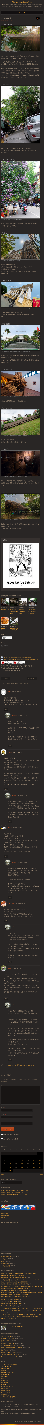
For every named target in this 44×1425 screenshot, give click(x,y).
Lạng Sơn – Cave (4, 629)
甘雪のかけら (5, 1395)
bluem (10, 752)
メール (3, 1114)
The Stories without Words (22, 2)
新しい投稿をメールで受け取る (11, 1139)
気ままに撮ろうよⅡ (7, 1386)
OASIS (3, 1303)
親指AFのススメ (6, 1341)
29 (39, 1167)
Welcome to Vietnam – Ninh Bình (14, 611)
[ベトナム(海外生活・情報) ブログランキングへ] (7, 663)
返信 (6, 709)
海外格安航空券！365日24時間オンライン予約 (14, 1192)
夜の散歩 (6, 678)
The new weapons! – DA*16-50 (10, 1354)
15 (39, 1160)
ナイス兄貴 (11, 903)
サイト (3, 1121)
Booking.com (5, 1215)
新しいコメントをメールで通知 (11, 1134)
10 (10, 1160)
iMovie (10, 828)
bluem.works (5, 1368)
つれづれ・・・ (5, 1384)
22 (39, 1163)
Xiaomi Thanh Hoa (6, 1257)
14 (33, 1160)
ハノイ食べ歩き (5, 1286)
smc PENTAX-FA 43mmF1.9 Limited (11, 1347)
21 (33, 1163)
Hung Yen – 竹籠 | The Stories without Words (21, 1065)
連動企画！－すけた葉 (7, 1343)
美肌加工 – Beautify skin (8, 1352)
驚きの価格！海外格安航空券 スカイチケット (14, 1190)
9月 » (41, 1174)
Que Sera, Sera (5, 1374)
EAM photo (4, 1382)
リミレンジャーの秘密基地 (9, 1364)
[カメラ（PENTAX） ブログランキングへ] (19, 663)
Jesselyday (16, 1299)
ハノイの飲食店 (5, 1266)
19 (22, 1163)
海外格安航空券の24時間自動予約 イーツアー (15, 1194)
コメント (3, 1085)
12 (22, 1160)
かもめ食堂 (4, 1370)
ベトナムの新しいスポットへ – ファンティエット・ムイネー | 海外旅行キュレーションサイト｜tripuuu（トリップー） (22, 1317)
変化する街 (4, 1263)
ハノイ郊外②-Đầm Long (8, 1345)
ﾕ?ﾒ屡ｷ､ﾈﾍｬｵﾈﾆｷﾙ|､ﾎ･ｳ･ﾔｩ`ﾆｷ (15, 1303)
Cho (2, 1261)
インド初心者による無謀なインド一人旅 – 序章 (14, 1308)
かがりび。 (4, 1378)
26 (22, 1167)
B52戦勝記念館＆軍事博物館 (14, 629)
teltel (9, 692)
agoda (3, 1217)
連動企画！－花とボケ (7, 1338)
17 (10, 1163)
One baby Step (5, 1391)
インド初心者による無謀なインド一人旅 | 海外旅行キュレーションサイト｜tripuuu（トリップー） (21, 1310)
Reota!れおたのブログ (7, 1372)
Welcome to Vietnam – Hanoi (22, 611)
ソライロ (3, 1259)
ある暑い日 (32, 678)
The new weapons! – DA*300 (9, 1357)
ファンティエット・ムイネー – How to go (13, 1314)
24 (10, 1167)
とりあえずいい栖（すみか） (9, 1397)
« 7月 (2, 1174)
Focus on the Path (6, 1393)
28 (33, 1167)
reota (9, 968)
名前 (2, 1107)
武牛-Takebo (5, 1350)
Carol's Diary (5, 1389)
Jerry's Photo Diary (6, 1366)
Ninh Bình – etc (5, 609)
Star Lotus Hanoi (6, 1292)
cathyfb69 (16, 1301)
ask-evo (12, 21)
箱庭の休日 (4, 1380)
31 (10, 1170)
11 (38, 18)
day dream (4, 1376)
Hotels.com (4, 1213)
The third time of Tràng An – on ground (32, 611)
